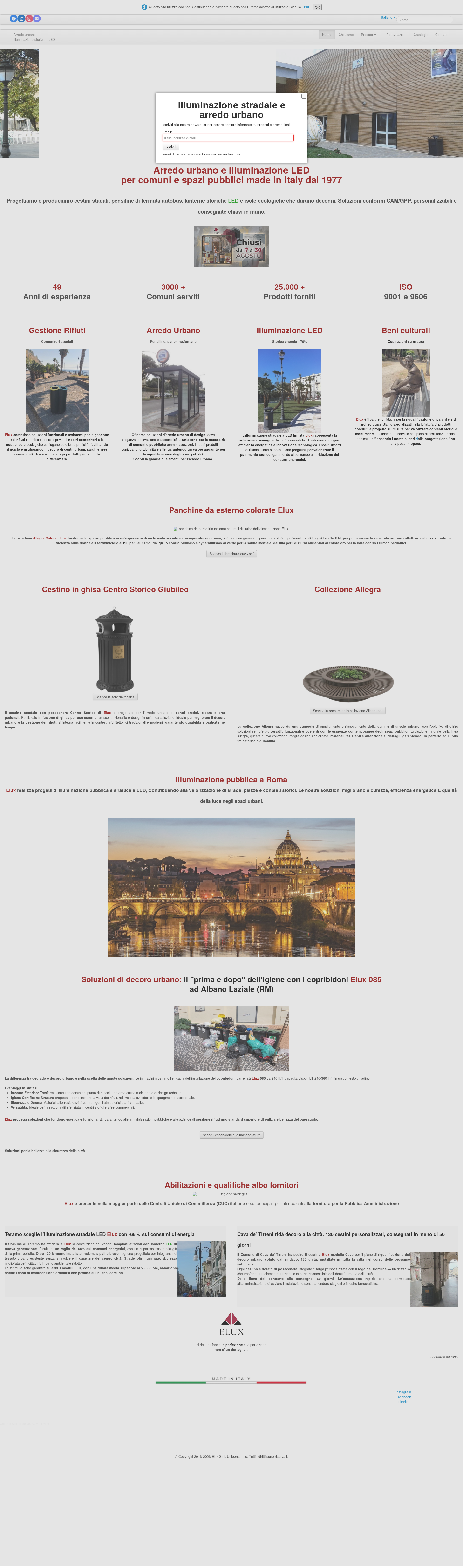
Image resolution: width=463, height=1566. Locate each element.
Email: (167, 132)
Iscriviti (171, 146)
